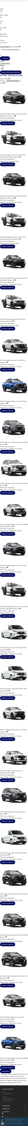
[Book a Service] (2, 1116)
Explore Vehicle (8, 123)
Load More (6, 1071)
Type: (1, 9)
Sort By (2, 81)
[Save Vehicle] (15, 116)
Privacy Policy (10, 1121)
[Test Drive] (2, 1120)
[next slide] (24, 98)
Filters (5, 58)
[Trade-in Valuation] (2, 1113)
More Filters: (3, 34)
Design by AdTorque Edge (14, 1123)
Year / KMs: (3, 28)
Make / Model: (4, 15)
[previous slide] (3, 98)
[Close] (2, 1123)
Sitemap (18, 1121)
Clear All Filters (5, 47)
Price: (1, 21)
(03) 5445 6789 (6, 1093)
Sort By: (2, 40)
